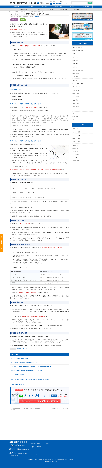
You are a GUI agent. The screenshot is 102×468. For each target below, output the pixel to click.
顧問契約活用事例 (36, 9)
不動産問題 (76, 73)
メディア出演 (76, 138)
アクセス (75, 119)
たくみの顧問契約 (23, 9)
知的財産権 (57, 452)
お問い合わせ (34, 454)
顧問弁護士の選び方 (50, 9)
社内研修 (75, 116)
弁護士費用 (74, 452)
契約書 (75, 67)
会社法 (75, 80)
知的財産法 (76, 93)
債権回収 (75, 63)
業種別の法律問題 (78, 50)
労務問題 (75, 60)
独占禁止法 (76, 96)
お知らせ (75, 128)
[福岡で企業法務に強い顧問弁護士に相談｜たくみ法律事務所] (29, 3)
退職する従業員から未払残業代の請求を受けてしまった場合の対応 (27, 370)
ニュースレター (77, 110)
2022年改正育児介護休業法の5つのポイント (21, 374)
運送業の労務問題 (78, 70)
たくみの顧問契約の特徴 (36, 446)
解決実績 (75, 151)
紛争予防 (75, 57)
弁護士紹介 (76, 103)
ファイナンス (77, 86)
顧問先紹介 (76, 160)
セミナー (75, 113)
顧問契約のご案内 (78, 47)
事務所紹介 (76, 100)
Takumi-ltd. (54, 461)
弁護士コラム (37, 16)
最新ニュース (76, 145)
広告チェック (77, 53)
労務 (76, 157)
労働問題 (23, 19)
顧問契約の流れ (63, 9)
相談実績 (75, 148)
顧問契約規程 (33, 447)
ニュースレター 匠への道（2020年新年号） (59, 408)
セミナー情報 (76, 132)
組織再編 (75, 77)
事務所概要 (76, 9)
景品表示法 (76, 90)
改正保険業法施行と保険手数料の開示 (20, 358)
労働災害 (77, 154)
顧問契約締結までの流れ (36, 443)
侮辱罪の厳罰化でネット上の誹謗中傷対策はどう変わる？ (25, 362)
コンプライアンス (78, 83)
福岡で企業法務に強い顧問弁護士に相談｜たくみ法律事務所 (49, 459)
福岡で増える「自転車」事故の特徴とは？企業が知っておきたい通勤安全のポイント (31, 366)
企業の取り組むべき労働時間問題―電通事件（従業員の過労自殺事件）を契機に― (30, 379)
